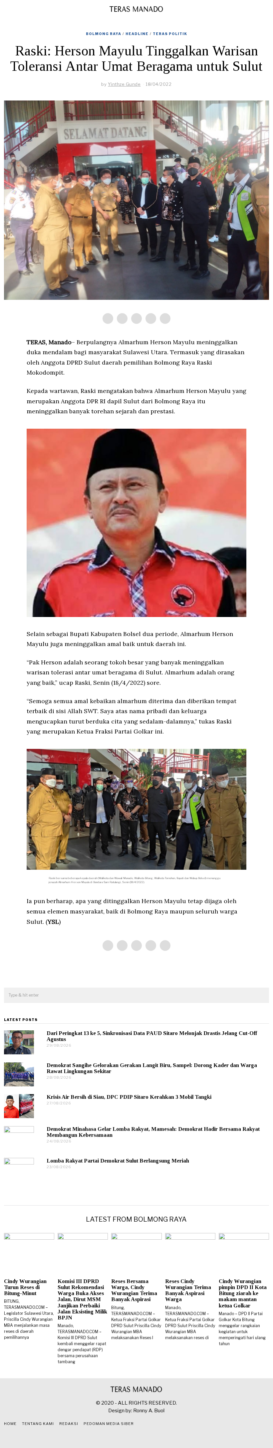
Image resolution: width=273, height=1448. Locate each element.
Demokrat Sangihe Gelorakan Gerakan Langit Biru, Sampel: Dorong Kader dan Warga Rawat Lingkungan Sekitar (152, 1068)
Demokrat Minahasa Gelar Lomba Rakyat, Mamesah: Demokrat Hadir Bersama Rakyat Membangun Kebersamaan (153, 1132)
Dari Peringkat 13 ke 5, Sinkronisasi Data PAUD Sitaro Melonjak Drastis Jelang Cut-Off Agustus (152, 1036)
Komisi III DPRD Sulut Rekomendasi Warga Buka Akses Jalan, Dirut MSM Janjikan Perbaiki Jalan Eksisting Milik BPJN (82, 1299)
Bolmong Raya (103, 34)
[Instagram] (136, 1437)
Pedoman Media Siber (109, 1423)
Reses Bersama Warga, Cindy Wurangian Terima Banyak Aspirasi (134, 1290)
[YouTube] (144, 1437)
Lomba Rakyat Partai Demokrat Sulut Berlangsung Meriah (118, 1161)
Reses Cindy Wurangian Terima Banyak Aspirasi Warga (188, 1290)
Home (10, 1423)
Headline (137, 34)
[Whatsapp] (150, 318)
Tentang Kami (38, 1423)
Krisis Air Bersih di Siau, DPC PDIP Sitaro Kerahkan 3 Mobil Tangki (129, 1097)
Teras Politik (170, 34)
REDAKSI (68, 1423)
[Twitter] (136, 318)
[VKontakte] (153, 1437)
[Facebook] (108, 318)
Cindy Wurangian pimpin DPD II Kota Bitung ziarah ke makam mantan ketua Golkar (243, 1293)
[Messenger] (122, 318)
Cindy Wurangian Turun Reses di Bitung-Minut (25, 1287)
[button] (261, 996)
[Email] (165, 318)
